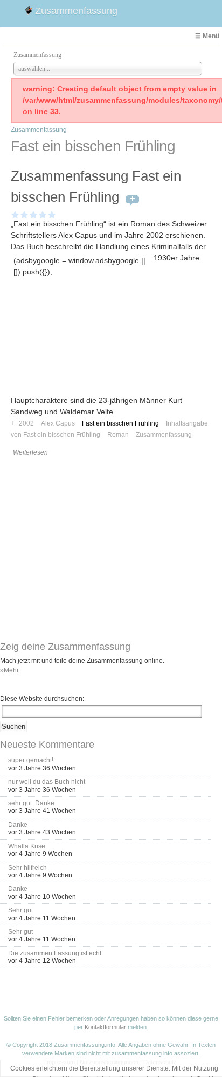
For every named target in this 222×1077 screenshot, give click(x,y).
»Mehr (9, 670)
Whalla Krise (26, 846)
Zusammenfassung (76, 10)
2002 (26, 423)
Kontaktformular (105, 1027)
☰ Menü (207, 36)
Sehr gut (20, 910)
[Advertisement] (82, 346)
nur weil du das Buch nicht (46, 781)
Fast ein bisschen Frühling (120, 423)
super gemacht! (30, 760)
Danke (17, 824)
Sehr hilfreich (27, 867)
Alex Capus (58, 423)
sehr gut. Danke (31, 803)
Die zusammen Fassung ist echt (54, 953)
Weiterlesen (30, 452)
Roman (118, 434)
